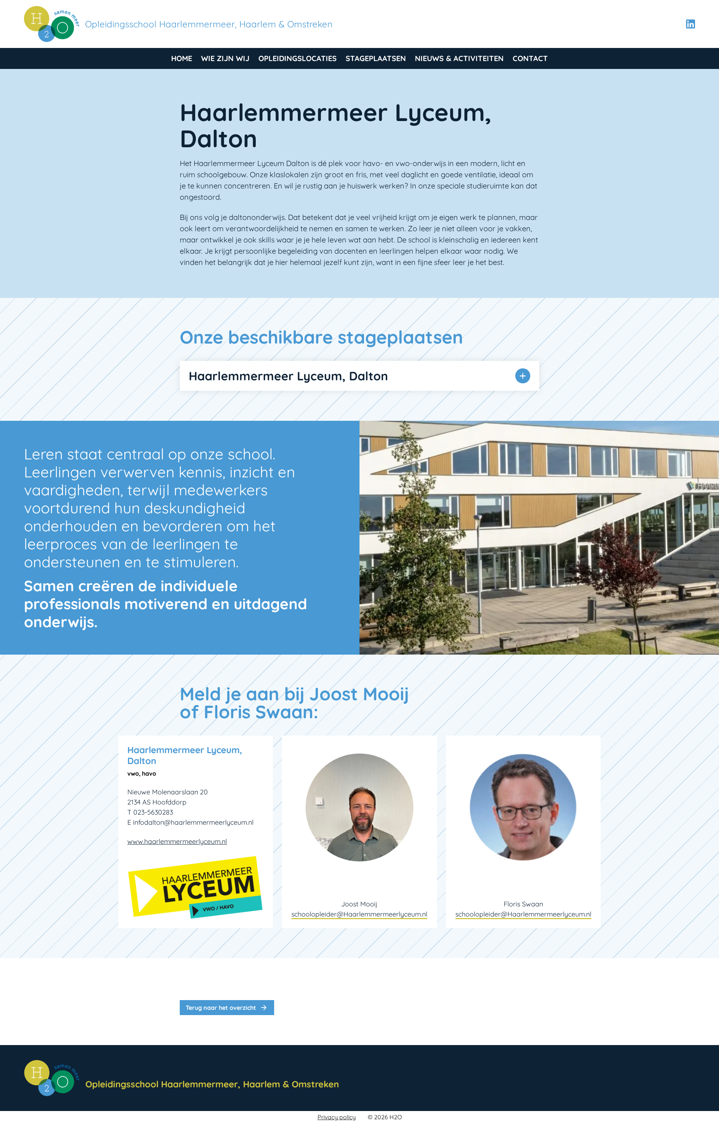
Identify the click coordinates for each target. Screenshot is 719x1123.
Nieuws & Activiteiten (459, 58)
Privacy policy (337, 1117)
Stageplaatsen (376, 58)
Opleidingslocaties (297, 58)
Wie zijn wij (225, 58)
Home (181, 58)
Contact (530, 58)
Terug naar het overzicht (227, 1007)
